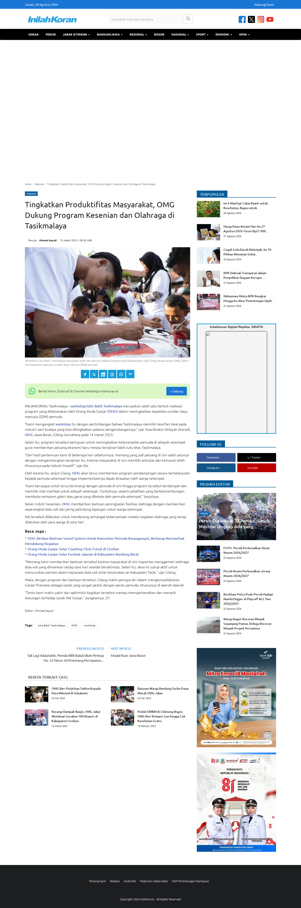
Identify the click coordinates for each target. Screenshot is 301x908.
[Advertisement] (150, 110)
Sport (201, 34)
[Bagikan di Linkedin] (103, 374)
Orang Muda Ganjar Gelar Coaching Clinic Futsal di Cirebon (73, 549)
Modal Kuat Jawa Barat (128, 655)
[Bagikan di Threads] (112, 374)
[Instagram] (260, 19)
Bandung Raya (108, 34)
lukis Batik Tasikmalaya (104, 406)
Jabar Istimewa (75, 34)
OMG (112, 411)
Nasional (179, 34)
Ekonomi (223, 34)
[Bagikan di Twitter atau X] (94, 374)
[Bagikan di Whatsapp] (121, 374)
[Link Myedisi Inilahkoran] (211, 386)
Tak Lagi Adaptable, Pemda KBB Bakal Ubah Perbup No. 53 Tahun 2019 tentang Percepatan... (65, 657)
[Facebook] (242, 19)
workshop (78, 406)
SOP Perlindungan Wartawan (190, 881)
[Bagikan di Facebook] (85, 374)
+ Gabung (176, 391)
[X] (251, 19)
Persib (51, 34)
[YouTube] (269, 19)
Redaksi (115, 881)
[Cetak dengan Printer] (130, 374)
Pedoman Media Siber (154, 881)
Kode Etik (130, 881)
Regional (137, 34)
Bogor (159, 34)
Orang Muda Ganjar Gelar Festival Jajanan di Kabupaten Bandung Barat (83, 554)
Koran (33, 34)
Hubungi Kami (264, 4)
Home (28, 184)
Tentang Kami (97, 881)
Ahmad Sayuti (48, 240)
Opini (243, 34)
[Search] (188, 19)
